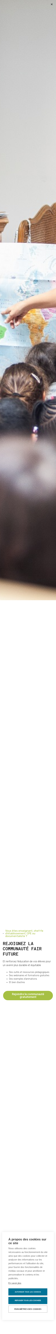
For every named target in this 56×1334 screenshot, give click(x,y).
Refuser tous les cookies (28, 1300)
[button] (52, 4)
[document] (28, 667)
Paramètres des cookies (27, 1309)
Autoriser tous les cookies (28, 1292)
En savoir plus (14, 1283)
